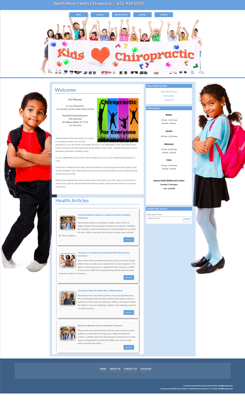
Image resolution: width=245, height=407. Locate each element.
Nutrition (163, 14)
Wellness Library (121, 14)
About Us (100, 14)
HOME (103, 368)
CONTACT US (130, 368)
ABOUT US (115, 368)
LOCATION (145, 368)
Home (78, 14)
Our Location (169, 96)
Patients (142, 14)
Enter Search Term (154, 214)
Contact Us (169, 100)
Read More (128, 239)
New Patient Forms (169, 92)
